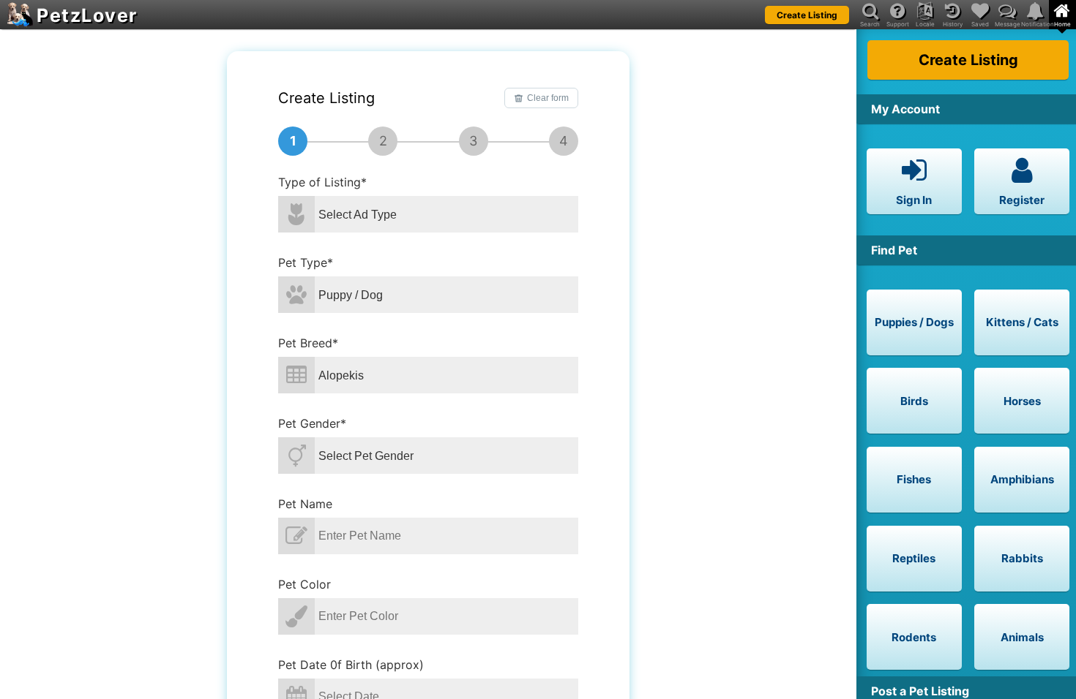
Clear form (548, 98)
